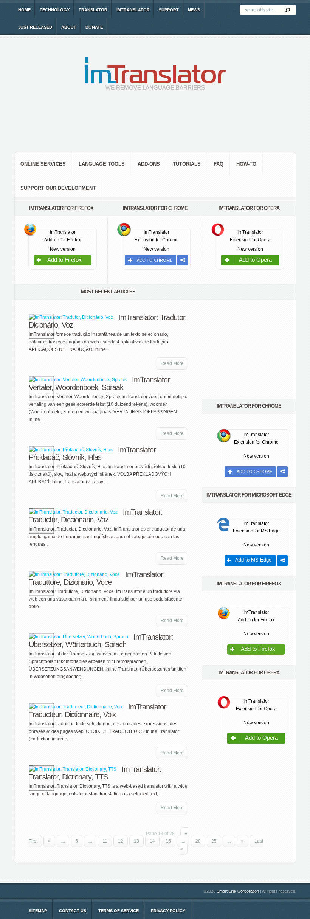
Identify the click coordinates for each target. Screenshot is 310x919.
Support (169, 10)
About (68, 27)
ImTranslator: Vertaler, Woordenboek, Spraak (100, 383)
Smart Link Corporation (238, 891)
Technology (55, 10)
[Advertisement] (155, 127)
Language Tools (102, 164)
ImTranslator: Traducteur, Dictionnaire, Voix (98, 711)
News (194, 10)
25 (214, 841)
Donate (94, 27)
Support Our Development (58, 188)
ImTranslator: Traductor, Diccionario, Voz (96, 516)
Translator (93, 10)
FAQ (218, 164)
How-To (246, 164)
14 (152, 841)
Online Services (43, 164)
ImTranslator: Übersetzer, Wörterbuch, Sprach (101, 641)
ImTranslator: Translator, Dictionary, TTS (95, 773)
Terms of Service (118, 910)
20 (198, 841)
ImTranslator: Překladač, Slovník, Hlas (93, 453)
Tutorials (187, 164)
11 (104, 841)
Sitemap (38, 910)
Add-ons (149, 164)
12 (120, 841)
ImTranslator (133, 10)
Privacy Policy (168, 910)
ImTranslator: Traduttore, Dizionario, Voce (97, 578)
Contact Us (72, 910)
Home (24, 10)
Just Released (35, 27)
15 (168, 841)
